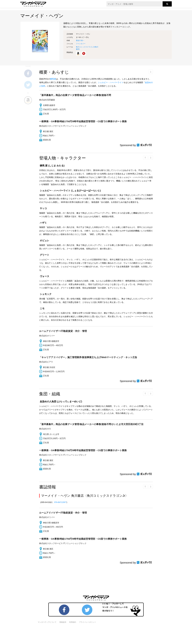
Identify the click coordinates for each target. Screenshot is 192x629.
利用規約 (72, 622)
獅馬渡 (53, 79)
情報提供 (62, 622)
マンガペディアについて (47, 622)
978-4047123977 (60, 502)
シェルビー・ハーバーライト (110, 82)
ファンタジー (80, 44)
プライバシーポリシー (87, 622)
